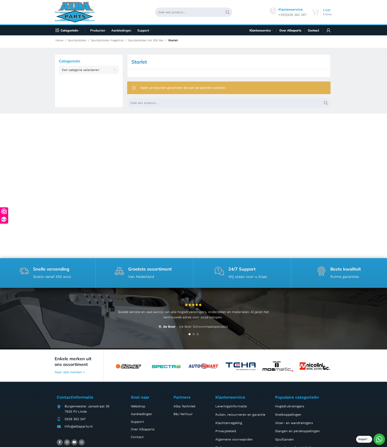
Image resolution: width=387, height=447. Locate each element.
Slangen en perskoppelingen (297, 431)
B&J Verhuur (183, 414)
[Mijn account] (328, 30)
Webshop (138, 406)
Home (59, 40)
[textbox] (89, 70)
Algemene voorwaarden (234, 439)
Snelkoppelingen (288, 415)
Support (137, 422)
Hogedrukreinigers (289, 406)
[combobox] (89, 70)
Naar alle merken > (70, 372)
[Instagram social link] (67, 442)
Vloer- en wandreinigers (294, 423)
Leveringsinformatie (231, 406)
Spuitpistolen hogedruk (107, 40)
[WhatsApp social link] (82, 442)
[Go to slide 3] (198, 334)
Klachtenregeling (228, 423)
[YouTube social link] (74, 442)
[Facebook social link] (60, 442)
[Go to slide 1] (190, 334)
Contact (137, 437)
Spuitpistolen (77, 40)
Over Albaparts (142, 429)
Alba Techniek (184, 406)
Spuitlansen (284, 439)
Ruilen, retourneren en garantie (240, 415)
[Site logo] (76, 12)
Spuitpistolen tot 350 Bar (146, 40)
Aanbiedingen (141, 414)
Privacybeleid (225, 431)
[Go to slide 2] (194, 334)
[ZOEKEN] (227, 12)
